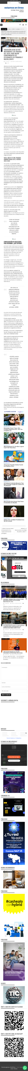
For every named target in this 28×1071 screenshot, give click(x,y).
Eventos (7, 639)
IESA (4, 604)
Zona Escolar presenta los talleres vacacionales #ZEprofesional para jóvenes (13, 652)
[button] (25, 1068)
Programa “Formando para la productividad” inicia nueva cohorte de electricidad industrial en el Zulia (13, 600)
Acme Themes (14, 1068)
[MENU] (1, 25)
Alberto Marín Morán (17, 61)
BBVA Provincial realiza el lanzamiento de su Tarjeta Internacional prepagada (7, 531)
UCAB (8, 63)
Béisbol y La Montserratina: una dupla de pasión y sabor (21, 530)
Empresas (8, 586)
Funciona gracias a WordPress (8, 1067)
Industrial (12, 586)
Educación (3, 38)
